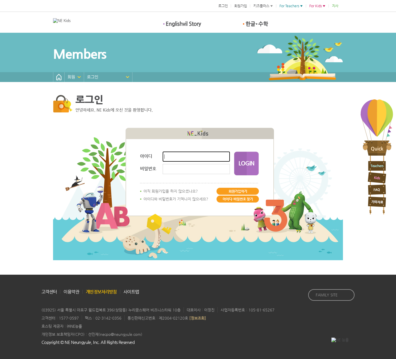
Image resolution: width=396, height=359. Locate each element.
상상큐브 (220, 24)
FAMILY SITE (326, 295)
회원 (71, 76)
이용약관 (71, 291)
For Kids (315, 6)
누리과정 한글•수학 (253, 24)
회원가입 (240, 6)
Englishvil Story (182, 24)
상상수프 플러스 (140, 24)
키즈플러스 (261, 6)
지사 (335, 6)
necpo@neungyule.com (120, 334)
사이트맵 (131, 291)
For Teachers (289, 6)
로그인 (223, 6)
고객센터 (49, 291)
